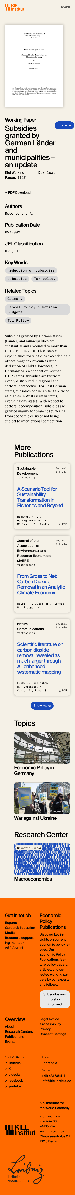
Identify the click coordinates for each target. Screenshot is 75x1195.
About (9, 1026)
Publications (14, 1036)
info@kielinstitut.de (56, 1081)
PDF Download (19, 192)
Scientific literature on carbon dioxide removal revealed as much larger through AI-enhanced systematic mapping (40, 658)
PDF (64, 524)
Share (62, 125)
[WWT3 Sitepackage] (20, 7)
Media (10, 933)
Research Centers (19, 1031)
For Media (49, 1063)
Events (10, 1041)
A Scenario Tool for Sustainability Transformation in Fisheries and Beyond (40, 497)
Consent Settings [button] (53, 1034)
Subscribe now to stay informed (54, 999)
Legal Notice (49, 1019)
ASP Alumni (14, 948)
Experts (11, 923)
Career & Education (20, 928)
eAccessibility (50, 1024)
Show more (42, 705)
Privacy (45, 1029)
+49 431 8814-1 (53, 1076)
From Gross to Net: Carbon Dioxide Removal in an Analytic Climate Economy (41, 584)
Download (46, 172)
